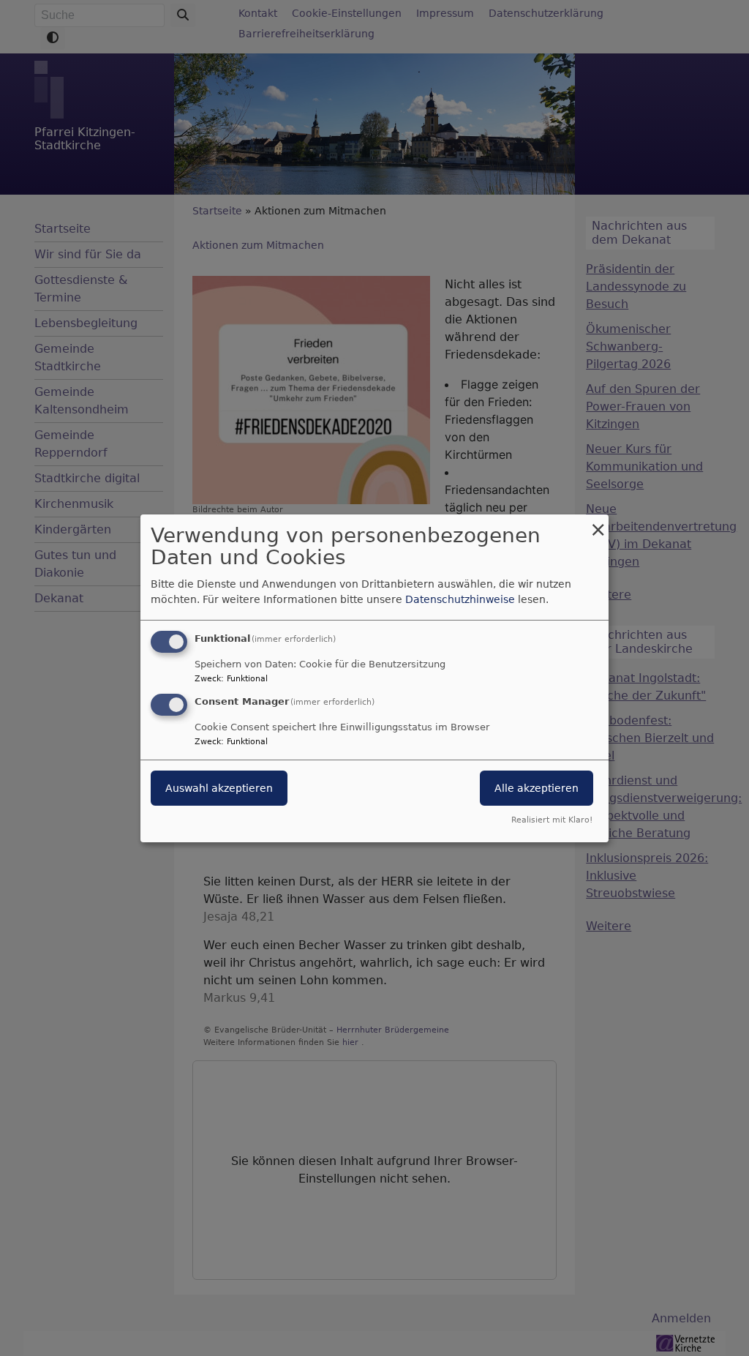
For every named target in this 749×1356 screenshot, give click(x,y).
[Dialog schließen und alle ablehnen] (598, 523)
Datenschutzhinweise (460, 599)
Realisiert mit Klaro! (551, 820)
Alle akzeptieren (536, 788)
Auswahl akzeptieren (219, 788)
